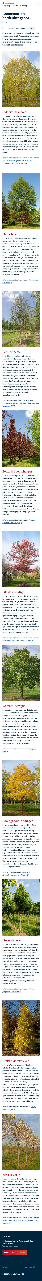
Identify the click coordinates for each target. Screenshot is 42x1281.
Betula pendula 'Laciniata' (17, 403)
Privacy (5, 1267)
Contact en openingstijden (14, 1252)
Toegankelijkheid (28, 1267)
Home (4, 22)
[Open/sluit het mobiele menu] (38, 4)
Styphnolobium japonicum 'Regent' (14, 875)
